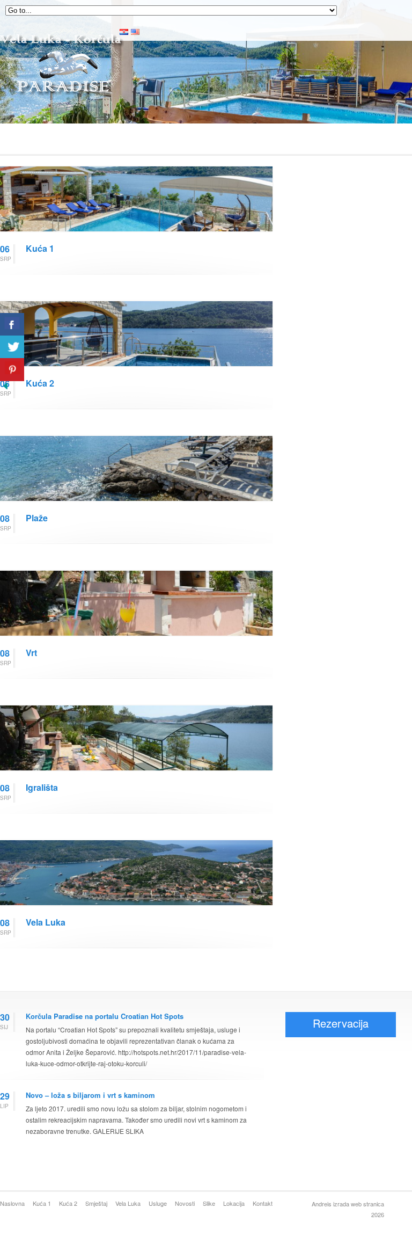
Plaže (37, 518)
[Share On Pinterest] (12, 369)
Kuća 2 (40, 383)
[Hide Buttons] (5, 388)
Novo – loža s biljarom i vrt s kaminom (90, 1095)
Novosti (185, 1203)
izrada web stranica (358, 1203)
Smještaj (96, 1203)
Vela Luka (45, 922)
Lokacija (234, 1203)
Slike (209, 1203)
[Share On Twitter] (12, 347)
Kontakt (263, 1203)
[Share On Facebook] (12, 324)
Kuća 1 (40, 248)
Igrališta (42, 787)
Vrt (31, 652)
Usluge (158, 1203)
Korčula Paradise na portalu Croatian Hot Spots (104, 1016)
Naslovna (12, 1203)
